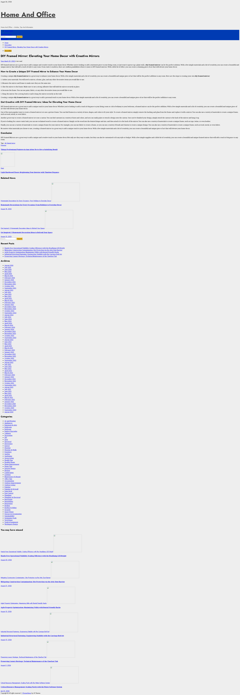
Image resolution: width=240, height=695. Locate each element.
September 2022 (10, 360)
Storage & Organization (13, 514)
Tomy (2, 61)
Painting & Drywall (11, 489)
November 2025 (10, 284)
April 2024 (8, 323)
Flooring (7, 448)
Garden (7, 454)
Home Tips (8, 466)
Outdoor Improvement (12, 483)
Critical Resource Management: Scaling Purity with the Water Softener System (25, 683)
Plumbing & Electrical (12, 497)
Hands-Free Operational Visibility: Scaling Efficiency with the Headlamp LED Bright (34, 248)
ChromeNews (26, 693)
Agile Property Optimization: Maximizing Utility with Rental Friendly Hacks (31, 252)
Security (7, 510)
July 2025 (7, 292)
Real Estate (8, 499)
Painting (7, 487)
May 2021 (7, 393)
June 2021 (8, 391)
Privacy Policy (8, 31)
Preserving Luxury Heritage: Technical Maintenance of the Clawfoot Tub (30, 256)
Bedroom (7, 429)
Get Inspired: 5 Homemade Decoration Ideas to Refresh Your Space (23, 228)
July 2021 (7, 389)
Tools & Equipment (11, 522)
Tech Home (8, 520)
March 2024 (8, 325)
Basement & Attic (10, 425)
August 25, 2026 (6, 560)
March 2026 (8, 276)
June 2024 (8, 319)
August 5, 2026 (6, 665)
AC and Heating (10, 421)
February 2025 (9, 303)
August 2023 (8, 340)
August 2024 (8, 315)
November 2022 (10, 356)
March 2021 (8, 397)
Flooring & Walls (10, 450)
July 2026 (7, 267)
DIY (5, 437)
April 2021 (8, 395)
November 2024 (10, 309)
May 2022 (7, 369)
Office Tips (8, 479)
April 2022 (8, 371)
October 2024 (9, 311)
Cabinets (7, 433)
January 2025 (9, 305)
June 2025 (8, 294)
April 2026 (8, 274)
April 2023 (8, 346)
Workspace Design (11, 524)
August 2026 (8, 265)
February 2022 (9, 375)
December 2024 (10, 307)
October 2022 (9, 358)
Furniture (8, 452)
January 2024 (9, 329)
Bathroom (8, 427)
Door (6, 440)
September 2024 (10, 313)
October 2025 (9, 286)
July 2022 (7, 364)
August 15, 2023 (6, 236)
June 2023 (8, 342)
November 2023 (10, 333)
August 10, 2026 (6, 640)
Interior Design (9, 468)
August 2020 (8, 412)
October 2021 (9, 383)
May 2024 (7, 321)
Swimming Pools (10, 518)
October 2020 (9, 408)
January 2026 (9, 280)
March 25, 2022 (9, 61)
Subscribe (4, 39)
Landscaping (9, 473)
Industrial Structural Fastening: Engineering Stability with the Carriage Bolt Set (33, 254)
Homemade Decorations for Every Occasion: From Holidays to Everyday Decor (26, 201)
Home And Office (28, 14)
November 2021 (10, 381)
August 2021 (8, 387)
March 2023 (8, 348)
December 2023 (10, 331)
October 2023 (9, 336)
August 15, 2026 (6, 611)
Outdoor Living (9, 485)
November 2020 (10, 406)
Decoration (8, 51)
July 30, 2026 (5, 691)
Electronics (8, 444)
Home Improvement (11, 464)
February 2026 (9, 278)
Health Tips (8, 460)
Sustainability (9, 516)
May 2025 (7, 296)
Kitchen (7, 470)
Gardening (8, 456)
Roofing (7, 506)
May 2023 (7, 344)
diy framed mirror (10, 143)
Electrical (7, 442)
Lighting (7, 475)
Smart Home (9, 512)
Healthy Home (9, 462)
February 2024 (9, 327)
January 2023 (9, 352)
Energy (7, 446)
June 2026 (8, 269)
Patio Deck (8, 491)
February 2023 (9, 350)
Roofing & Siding (10, 508)
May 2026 (7, 272)
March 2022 (8, 373)
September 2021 (10, 385)
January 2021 (9, 402)
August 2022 (8, 362)
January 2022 (9, 377)
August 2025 (8, 290)
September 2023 (10, 338)
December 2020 (10, 404)
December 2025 (10, 282)
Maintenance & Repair (12, 477)
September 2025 (10, 288)
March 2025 (8, 300)
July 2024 (7, 317)
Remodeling (8, 501)
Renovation (8, 504)
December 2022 (10, 354)
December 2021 (10, 379)
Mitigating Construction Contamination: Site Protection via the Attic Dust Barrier (33, 250)
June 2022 (8, 367)
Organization (9, 481)
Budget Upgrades (10, 431)
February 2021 (9, 400)
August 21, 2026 (6, 586)
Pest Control (8, 493)
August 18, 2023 (6, 209)
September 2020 (10, 410)
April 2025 (8, 298)
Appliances (8, 423)
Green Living (9, 458)
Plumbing (8, 495)
